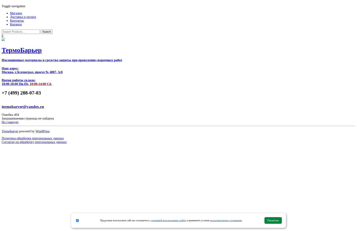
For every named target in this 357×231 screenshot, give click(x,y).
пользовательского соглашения (226, 220)
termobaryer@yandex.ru (23, 106)
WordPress (43, 131)
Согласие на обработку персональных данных (34, 142)
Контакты (17, 20)
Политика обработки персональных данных (33, 138)
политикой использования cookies (168, 220)
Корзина (16, 24)
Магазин (16, 13)
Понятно (273, 220)
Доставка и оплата (23, 17)
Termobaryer (10, 131)
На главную (10, 122)
